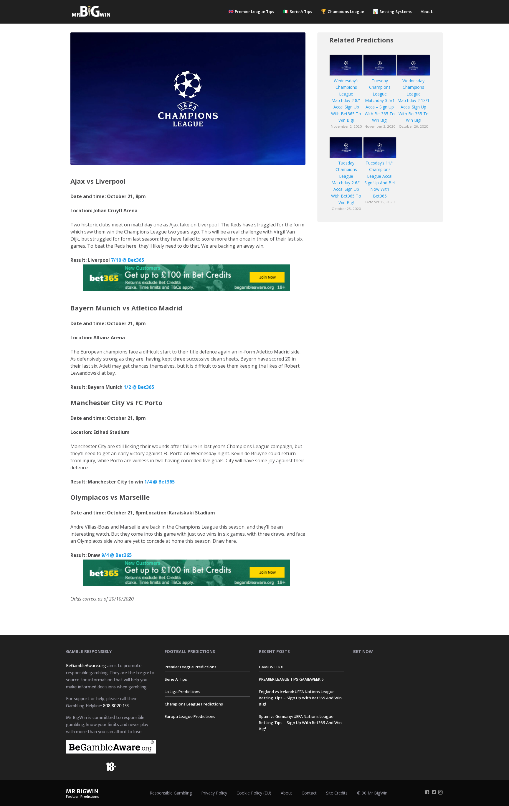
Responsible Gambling (171, 793)
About (427, 11)
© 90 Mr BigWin (372, 793)
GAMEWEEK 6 (271, 667)
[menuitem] (251, 11)
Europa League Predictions (190, 716)
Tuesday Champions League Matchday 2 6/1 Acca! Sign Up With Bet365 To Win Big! (346, 182)
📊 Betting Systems (392, 11)
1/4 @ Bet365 (159, 481)
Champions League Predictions (194, 704)
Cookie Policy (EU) (254, 793)
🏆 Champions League (342, 11)
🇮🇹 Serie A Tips (297, 11)
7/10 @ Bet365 (127, 260)
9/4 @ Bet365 (116, 555)
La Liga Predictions (182, 692)
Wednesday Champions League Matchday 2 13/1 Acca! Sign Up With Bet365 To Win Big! (413, 100)
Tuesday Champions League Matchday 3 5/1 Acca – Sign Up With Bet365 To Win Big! (380, 100)
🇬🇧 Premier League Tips (251, 11)
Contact (309, 793)
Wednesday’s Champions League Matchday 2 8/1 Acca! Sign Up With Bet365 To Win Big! (346, 100)
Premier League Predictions (191, 667)
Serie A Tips (176, 679)
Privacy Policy (214, 793)
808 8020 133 (116, 706)
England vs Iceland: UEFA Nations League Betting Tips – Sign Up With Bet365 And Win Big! (300, 698)
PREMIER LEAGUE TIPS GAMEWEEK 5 (291, 679)
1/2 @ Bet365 (139, 387)
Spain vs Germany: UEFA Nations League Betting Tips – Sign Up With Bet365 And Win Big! (300, 723)
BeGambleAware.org (86, 666)
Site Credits (337, 793)
